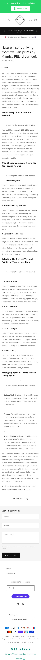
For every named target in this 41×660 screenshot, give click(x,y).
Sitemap (8, 568)
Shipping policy (14, 642)
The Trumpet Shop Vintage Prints (19, 636)
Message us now (22, 8)
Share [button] (6, 67)
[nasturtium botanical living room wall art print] (20, 171)
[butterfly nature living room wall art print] (20, 380)
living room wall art (18, 489)
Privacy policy (23, 639)
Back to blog (22, 498)
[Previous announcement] (4, 31)
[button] (4, 19)
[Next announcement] (36, 31)
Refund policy (13, 639)
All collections (10, 573)
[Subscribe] (31, 588)
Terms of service (34, 639)
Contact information (27, 642)
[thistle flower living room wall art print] (20, 267)
